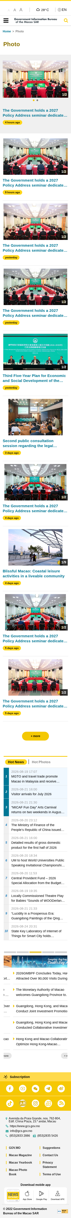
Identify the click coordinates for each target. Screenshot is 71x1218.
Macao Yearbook (20, 1162)
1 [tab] (34, 100)
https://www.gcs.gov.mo (25, 1126)
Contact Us (50, 1155)
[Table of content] (5, 21)
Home (7, 31)
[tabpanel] (35, 79)
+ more (60, 1055)
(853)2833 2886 (19, 1135)
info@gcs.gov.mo (21, 1131)
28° (45, 10)
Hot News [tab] (16, 762)
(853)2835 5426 (47, 1135)
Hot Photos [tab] (41, 762)
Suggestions (51, 1147)
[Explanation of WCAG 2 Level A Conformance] (62, 1211)
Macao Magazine (20, 1155)
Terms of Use (52, 1174)
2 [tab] (37, 100)
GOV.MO (14, 1147)
